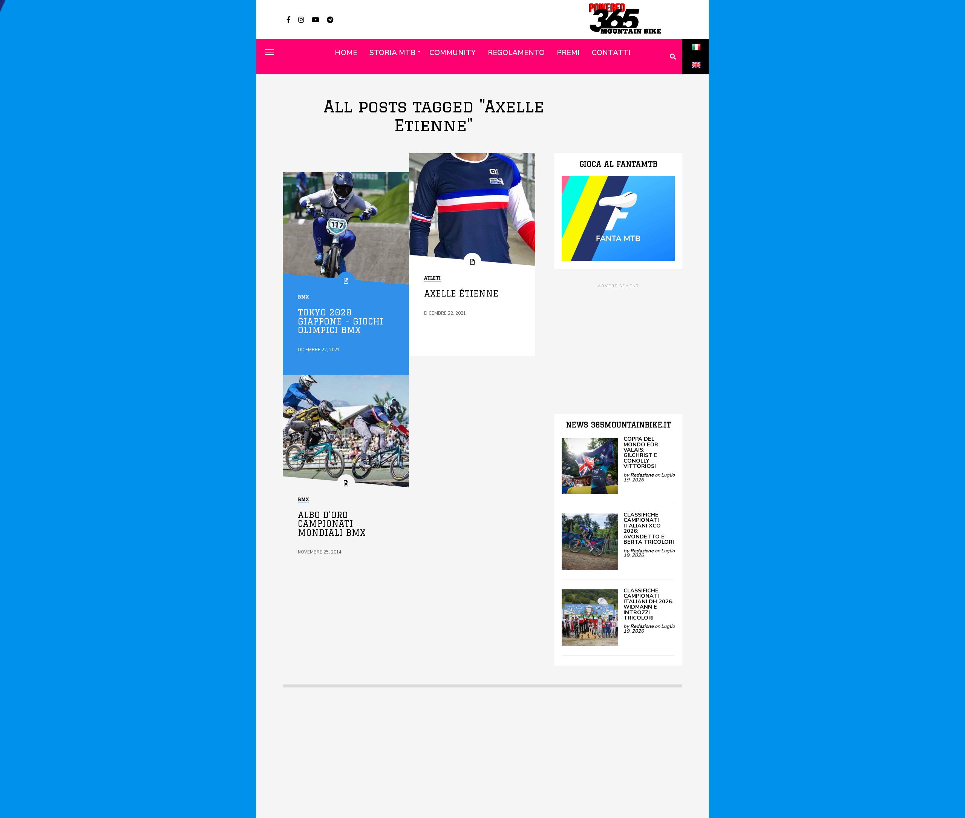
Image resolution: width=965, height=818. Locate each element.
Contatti (611, 53)
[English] (696, 73)
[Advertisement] (618, 342)
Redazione (642, 475)
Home (346, 53)
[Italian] (696, 55)
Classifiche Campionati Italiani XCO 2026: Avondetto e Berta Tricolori (648, 528)
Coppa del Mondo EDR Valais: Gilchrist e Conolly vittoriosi (640, 452)
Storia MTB (392, 53)
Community (452, 53)
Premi (568, 53)
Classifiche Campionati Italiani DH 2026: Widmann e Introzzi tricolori (648, 604)
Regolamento (516, 53)
